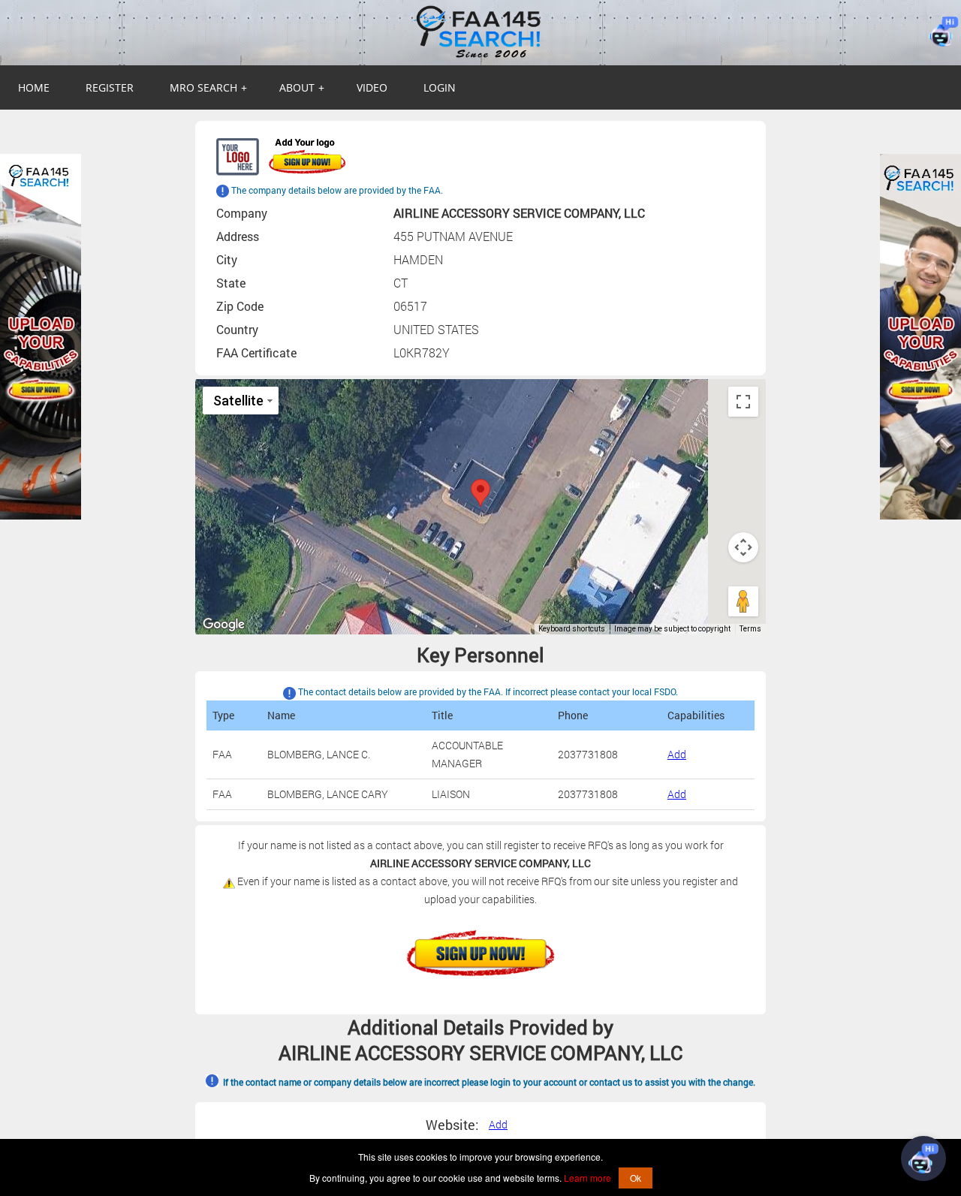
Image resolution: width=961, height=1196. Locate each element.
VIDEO (372, 87)
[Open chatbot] (923, 1158)
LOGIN (439, 87)
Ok (635, 1177)
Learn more (587, 1177)
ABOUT (301, 87)
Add (676, 754)
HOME (34, 87)
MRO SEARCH (208, 87)
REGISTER (110, 87)
